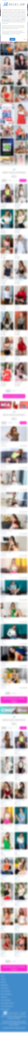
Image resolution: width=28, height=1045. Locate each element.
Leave (25, 39)
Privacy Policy (6, 33)
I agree (12, 39)
